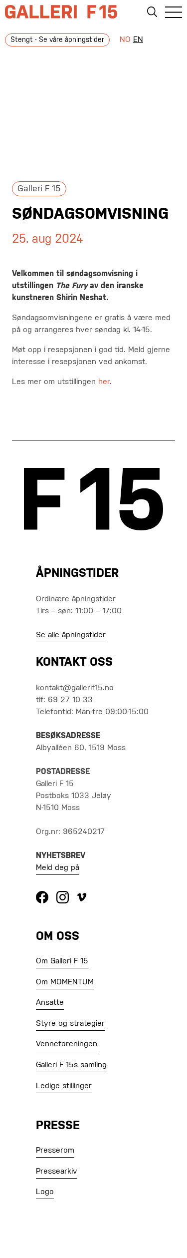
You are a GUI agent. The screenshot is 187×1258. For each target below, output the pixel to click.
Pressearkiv (56, 1172)
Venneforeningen (66, 1044)
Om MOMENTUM (65, 982)
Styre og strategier (70, 1024)
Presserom (55, 1151)
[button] (173, 14)
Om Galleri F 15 (62, 961)
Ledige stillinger (64, 1086)
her (104, 382)
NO (125, 40)
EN (138, 40)
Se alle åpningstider (71, 635)
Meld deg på (57, 868)
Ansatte (50, 1003)
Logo (45, 1192)
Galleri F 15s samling (71, 1065)
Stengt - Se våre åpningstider (57, 39)
